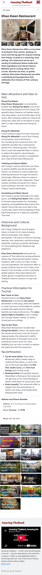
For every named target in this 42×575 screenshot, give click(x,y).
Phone (5, 419)
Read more (5, 564)
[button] (17, 411)
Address (6, 404)
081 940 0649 (14, 419)
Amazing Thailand (21, 2)
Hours (5, 410)
